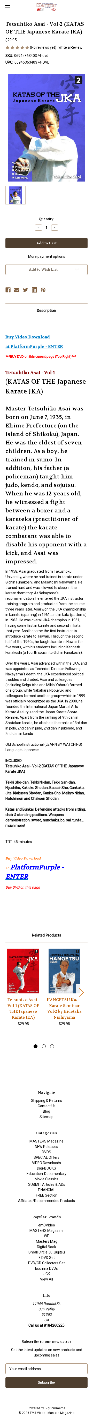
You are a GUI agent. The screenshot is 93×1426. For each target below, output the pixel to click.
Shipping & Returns (46, 1100)
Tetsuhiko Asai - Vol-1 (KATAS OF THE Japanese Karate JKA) (23, 1008)
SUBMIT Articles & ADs (46, 1184)
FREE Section (46, 1195)
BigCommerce (55, 1408)
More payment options (46, 256)
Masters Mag (46, 1241)
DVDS (46, 1152)
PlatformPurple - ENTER (37, 346)
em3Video (46, 1225)
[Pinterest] (43, 290)
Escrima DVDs (46, 1268)
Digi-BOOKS (46, 1168)
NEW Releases (46, 1147)
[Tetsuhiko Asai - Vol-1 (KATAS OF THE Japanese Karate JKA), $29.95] (23, 971)
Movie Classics (46, 1179)
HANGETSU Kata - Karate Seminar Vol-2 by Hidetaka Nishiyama (64, 1008)
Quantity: (46, 219)
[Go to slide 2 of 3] (44, 1046)
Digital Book (46, 1247)
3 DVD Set (46, 1258)
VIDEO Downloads (46, 1163)
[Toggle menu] (7, 7)
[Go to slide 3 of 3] (52, 1046)
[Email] (16, 290)
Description (46, 310)
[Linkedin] (34, 290)
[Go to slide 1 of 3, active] (35, 1046)
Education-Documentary (46, 1174)
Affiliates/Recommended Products (46, 1201)
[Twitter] (25, 290)
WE (46, 1236)
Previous (7, 992)
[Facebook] (8, 290)
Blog (46, 1111)
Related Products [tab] (46, 935)
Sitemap (46, 1117)
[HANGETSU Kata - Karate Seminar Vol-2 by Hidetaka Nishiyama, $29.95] (64, 971)
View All (46, 1279)
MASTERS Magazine (46, 1141)
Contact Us (47, 1106)
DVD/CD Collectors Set (46, 1263)
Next (81, 992)
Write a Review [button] (70, 47)
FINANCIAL (46, 1190)
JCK (46, 1274)
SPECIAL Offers (46, 1157)
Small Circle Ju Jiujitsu (46, 1252)
